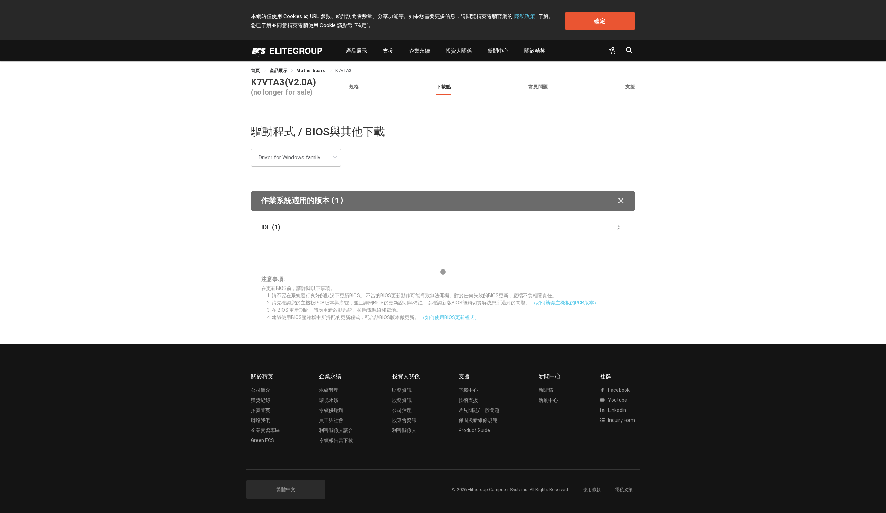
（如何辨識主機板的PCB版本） (565, 303)
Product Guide (474, 430)
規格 (354, 86)
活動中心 (548, 400)
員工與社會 (331, 420)
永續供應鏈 (331, 410)
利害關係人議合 (336, 430)
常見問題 (538, 86)
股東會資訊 (404, 420)
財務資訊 (402, 390)
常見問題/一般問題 (479, 410)
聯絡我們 (260, 420)
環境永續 (328, 400)
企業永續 (419, 51)
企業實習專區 (265, 430)
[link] (279, 70)
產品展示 (356, 51)
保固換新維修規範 (478, 420)
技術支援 (468, 400)
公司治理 (402, 410)
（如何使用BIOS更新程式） (449, 317)
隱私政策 (524, 16)
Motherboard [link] (311, 70)
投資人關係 (459, 51)
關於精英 (534, 51)
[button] (443, 201)
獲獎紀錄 (260, 400)
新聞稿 (546, 390)
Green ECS (262, 440)
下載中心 (468, 390)
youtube (617, 400)
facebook (618, 390)
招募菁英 (260, 410)
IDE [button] (270, 227)
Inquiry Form (621, 420)
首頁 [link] (256, 70)
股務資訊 (402, 400)
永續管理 (328, 390)
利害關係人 (404, 430)
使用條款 (592, 489)
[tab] (443, 227)
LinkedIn (616, 410)
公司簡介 (260, 390)
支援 (388, 51)
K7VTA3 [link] (343, 70)
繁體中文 (286, 489)
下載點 (443, 86)
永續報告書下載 (336, 440)
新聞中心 (498, 51)
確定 (600, 21)
